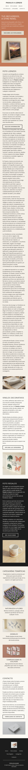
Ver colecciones (10, 535)
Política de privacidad (14, 763)
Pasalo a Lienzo (14, 3)
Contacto (22, 8)
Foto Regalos (7, 8)
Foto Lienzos (13, 6)
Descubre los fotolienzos (13, 33)
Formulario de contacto (13, 716)
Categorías (15, 8)
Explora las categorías (13, 447)
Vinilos (20, 6)
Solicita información (12, 126)
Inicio (7, 6)
